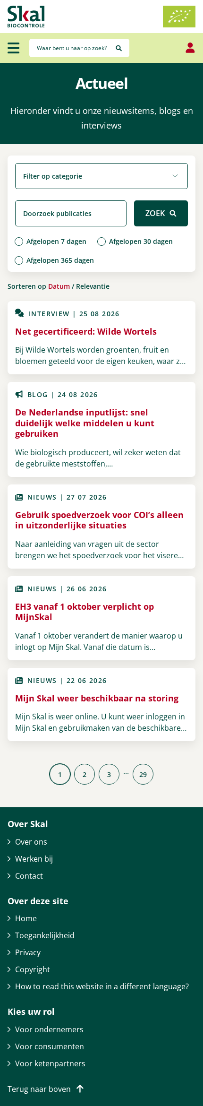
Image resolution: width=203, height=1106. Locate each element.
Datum (59, 286)
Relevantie (93, 286)
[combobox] (101, 176)
